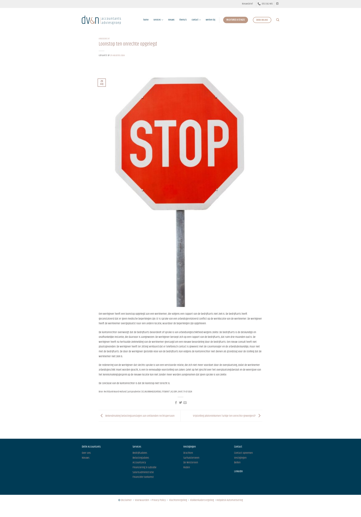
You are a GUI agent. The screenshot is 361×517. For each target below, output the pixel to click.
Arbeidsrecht (104, 38)
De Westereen (190, 462)
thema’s (183, 20)
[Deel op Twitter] (180, 402)
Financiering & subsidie (144, 467)
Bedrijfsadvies (140, 453)
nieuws (171, 20)
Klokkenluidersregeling (202, 500)
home (146, 20)
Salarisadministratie (143, 472)
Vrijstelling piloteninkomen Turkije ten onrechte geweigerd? (224, 415)
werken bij (210, 20)
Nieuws (85, 510)
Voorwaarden (142, 500)
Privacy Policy (159, 500)
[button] (247, 4)
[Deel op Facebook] (175, 402)
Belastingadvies (141, 457)
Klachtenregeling (178, 500)
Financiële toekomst (143, 477)
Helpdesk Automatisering (229, 500)
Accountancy (139, 462)
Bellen (237, 462)
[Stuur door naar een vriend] (185, 402)
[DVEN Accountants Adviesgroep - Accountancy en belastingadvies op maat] (101, 20)
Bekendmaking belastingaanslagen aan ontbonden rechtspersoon (139, 415)
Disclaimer (126, 500)
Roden (186, 467)
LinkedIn (238, 471)
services (157, 20)
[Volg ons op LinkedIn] (277, 3)
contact (195, 20)
